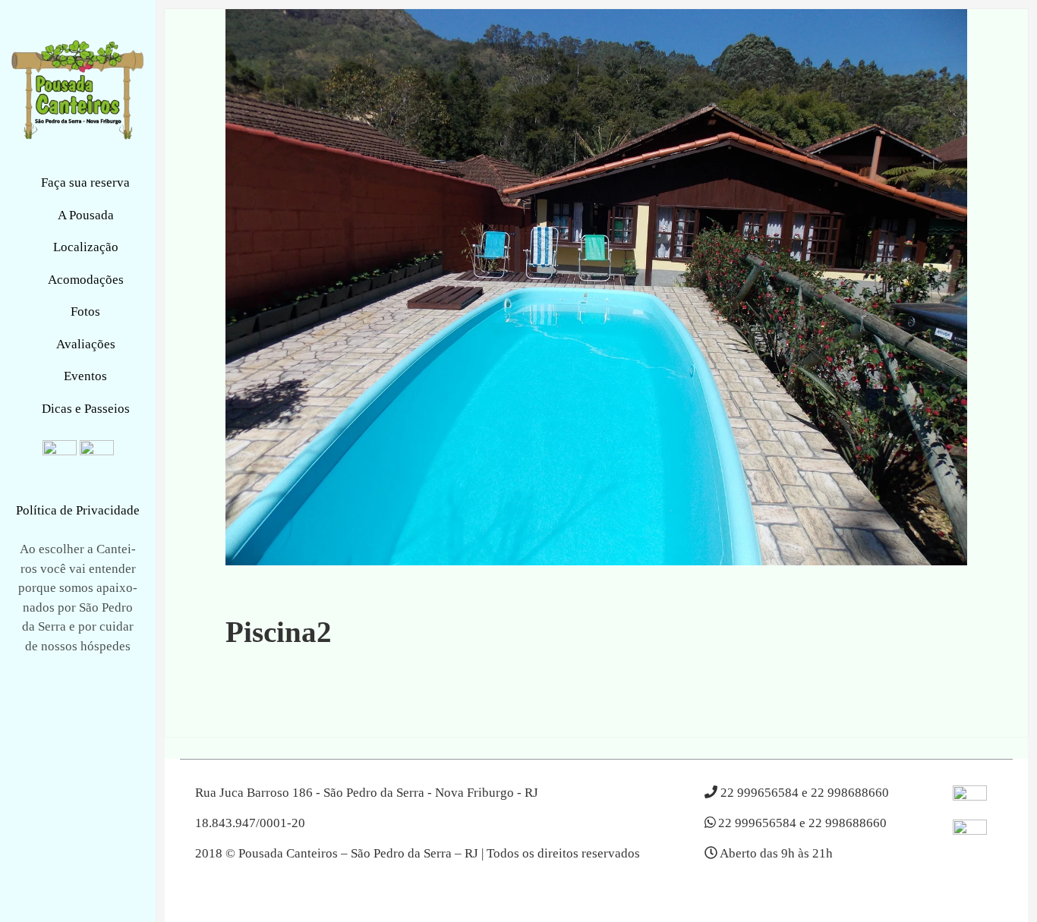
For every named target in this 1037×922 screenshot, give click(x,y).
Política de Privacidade (78, 510)
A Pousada (86, 215)
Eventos (85, 376)
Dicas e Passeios (86, 408)
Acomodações (86, 279)
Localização (85, 247)
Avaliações (85, 344)
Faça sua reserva (85, 182)
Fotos (85, 311)
